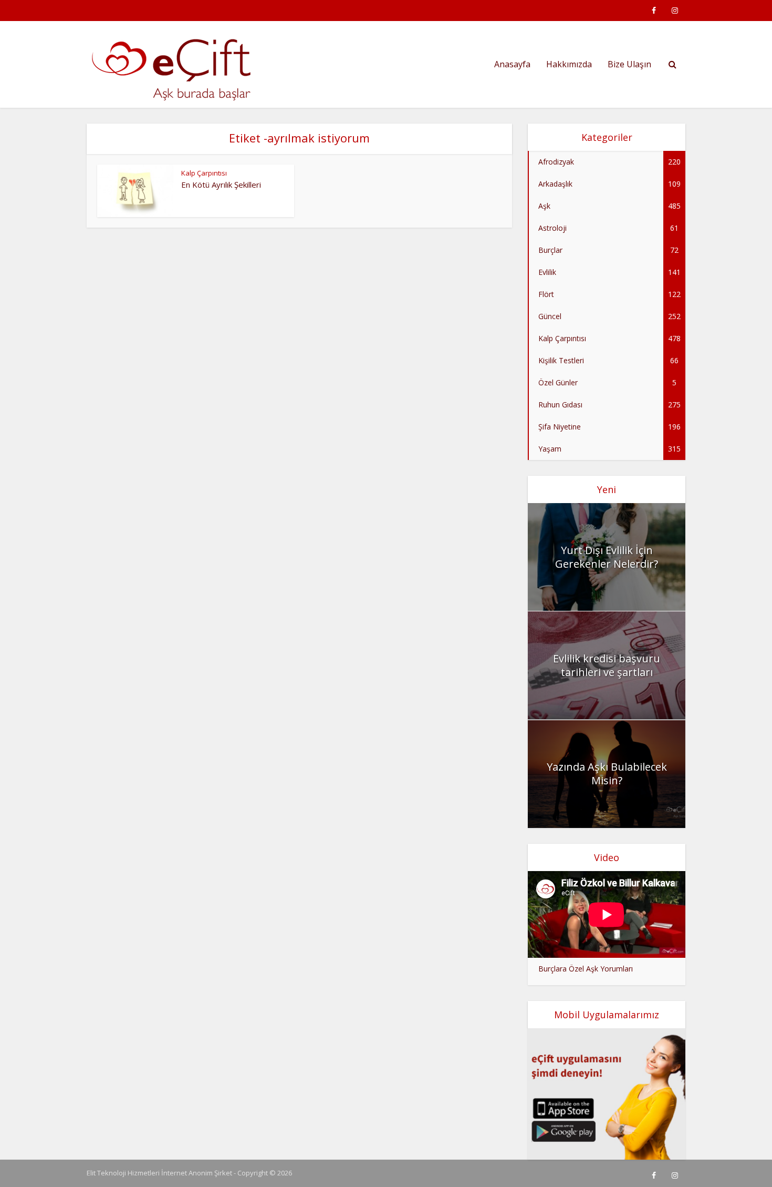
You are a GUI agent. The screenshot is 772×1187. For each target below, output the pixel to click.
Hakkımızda (569, 64)
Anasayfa (512, 64)
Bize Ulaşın (629, 64)
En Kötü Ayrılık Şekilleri (221, 184)
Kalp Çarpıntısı (204, 173)
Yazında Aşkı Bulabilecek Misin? (607, 773)
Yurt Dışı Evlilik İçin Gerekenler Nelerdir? (606, 557)
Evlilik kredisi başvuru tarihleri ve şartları (606, 665)
